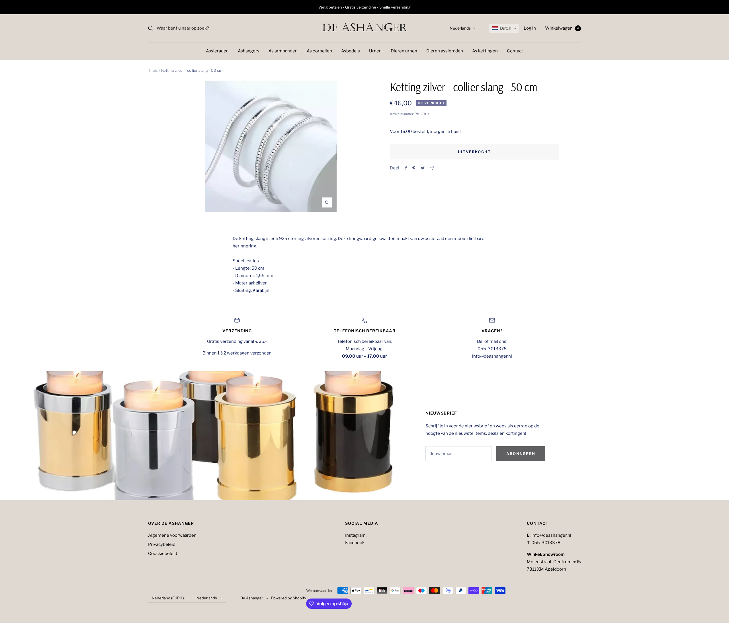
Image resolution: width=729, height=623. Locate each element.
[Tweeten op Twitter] (422, 168)
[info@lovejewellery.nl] (432, 168)
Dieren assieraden (444, 51)
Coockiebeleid (162, 553)
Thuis (153, 70)
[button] (504, 28)
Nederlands (460, 28)
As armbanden (283, 51)
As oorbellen (319, 51)
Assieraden (217, 51)
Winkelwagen (562, 28)
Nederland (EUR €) (168, 598)
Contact (515, 51)
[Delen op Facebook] (406, 168)
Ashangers (248, 51)
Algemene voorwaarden (172, 535)
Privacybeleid (161, 544)
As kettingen (485, 51)
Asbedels (350, 51)
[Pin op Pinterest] (413, 168)
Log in (530, 28)
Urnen (375, 51)
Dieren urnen (404, 51)
